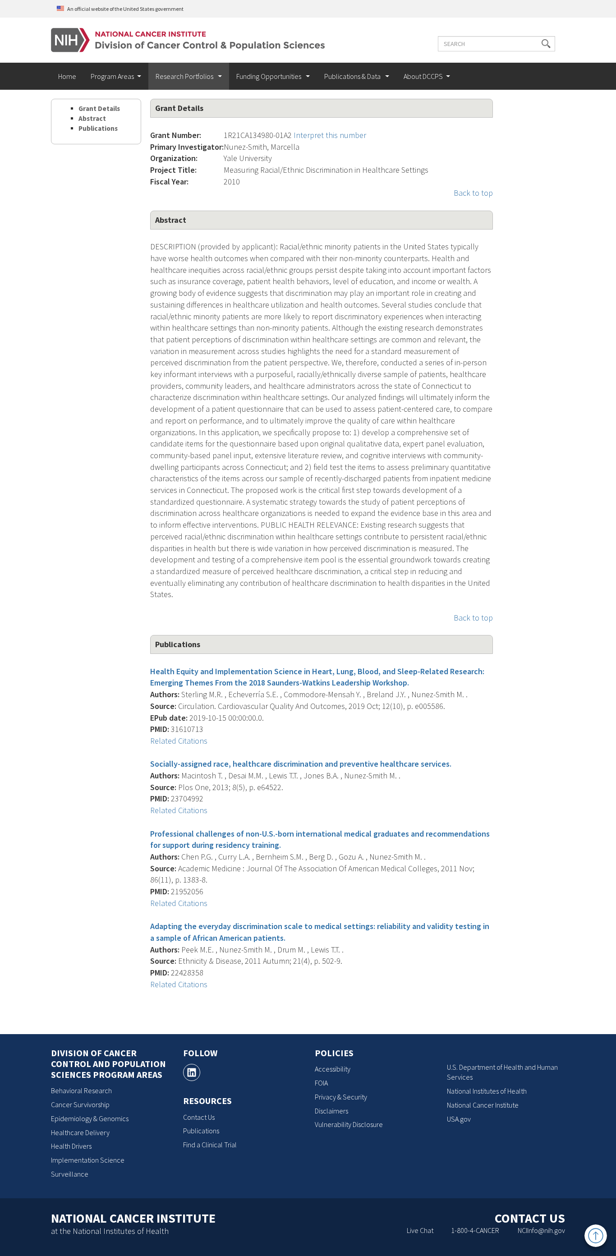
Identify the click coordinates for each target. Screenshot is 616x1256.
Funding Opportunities (269, 76)
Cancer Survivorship (80, 1104)
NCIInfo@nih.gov (541, 1230)
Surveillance (69, 1173)
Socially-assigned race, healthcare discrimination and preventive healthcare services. (300, 764)
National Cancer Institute (483, 1104)
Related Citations (178, 741)
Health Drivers (71, 1145)
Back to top (473, 193)
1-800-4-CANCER (475, 1230)
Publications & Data (353, 76)
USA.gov (459, 1118)
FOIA (321, 1082)
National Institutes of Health (487, 1090)
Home (67, 76)
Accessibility (332, 1068)
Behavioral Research (81, 1090)
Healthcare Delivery (80, 1132)
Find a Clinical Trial (210, 1144)
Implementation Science (87, 1159)
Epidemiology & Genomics (90, 1118)
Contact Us (199, 1117)
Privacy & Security (341, 1096)
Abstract (92, 118)
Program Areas (112, 76)
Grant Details (99, 108)
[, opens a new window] (191, 1072)
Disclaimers (331, 1110)
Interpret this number (330, 135)
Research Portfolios (185, 76)
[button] (546, 43)
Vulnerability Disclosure (349, 1124)
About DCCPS (423, 76)
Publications (98, 128)
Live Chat (420, 1230)
